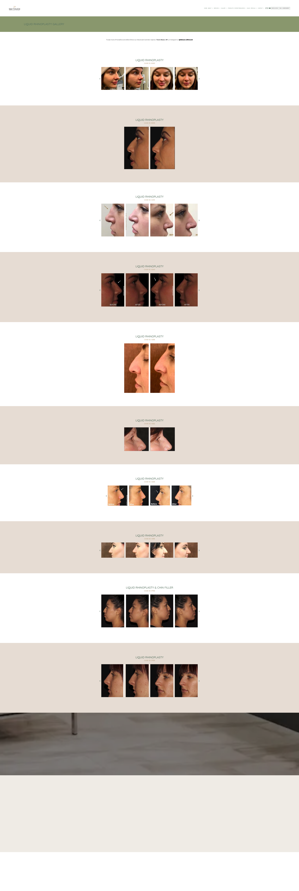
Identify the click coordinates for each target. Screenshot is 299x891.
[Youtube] (270, 8)
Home (205, 8)
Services (216, 8)
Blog (248, 8)
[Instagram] (267, 8)
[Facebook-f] (266, 8)
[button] (100, 79)
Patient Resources (239, 8)
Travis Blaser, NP (162, 40)
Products (231, 8)
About (209, 8)
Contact (260, 8)
